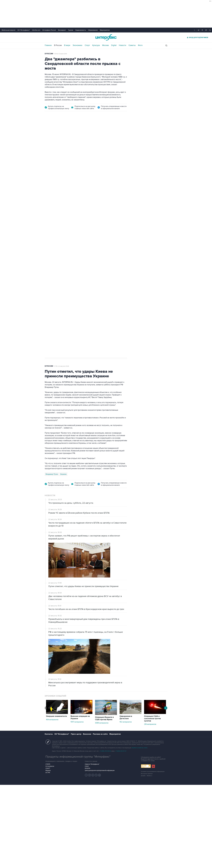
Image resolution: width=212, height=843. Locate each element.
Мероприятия (105, 30)
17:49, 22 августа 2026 (61, 366)
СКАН (87, 766)
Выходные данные (147, 773)
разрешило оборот (82, 175)
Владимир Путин (52, 474)
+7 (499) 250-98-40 (105, 751)
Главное (48, 45)
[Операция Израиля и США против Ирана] (106, 714)
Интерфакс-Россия (49, 30)
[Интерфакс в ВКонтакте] (92, 775)
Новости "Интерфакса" (92, 764)
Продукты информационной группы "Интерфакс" (77, 756)
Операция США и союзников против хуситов (152, 718)
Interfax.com (36, 30)
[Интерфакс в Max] (99, 775)
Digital (113, 45)
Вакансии (87, 734)
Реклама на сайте (100, 734)
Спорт (87, 45)
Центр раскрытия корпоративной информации (100, 770)
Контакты (49, 734)
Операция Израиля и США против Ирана (104, 718)
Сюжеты (132, 45)
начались (59, 196)
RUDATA (87, 768)
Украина (63, 474)
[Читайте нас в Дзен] (86, 775)
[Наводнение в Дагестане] (130, 713)
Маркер (48, 770)
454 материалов (52, 720)
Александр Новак (52, 257)
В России (58, 45)
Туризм (70, 30)
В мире (67, 45)
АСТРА (47, 772)
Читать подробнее (113, 190)
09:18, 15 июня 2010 (60, 54)
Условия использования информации (153, 771)
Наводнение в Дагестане (126, 717)
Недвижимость (80, 30)
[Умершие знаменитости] (57, 713)
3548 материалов (101, 723)
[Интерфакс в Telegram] (89, 775)
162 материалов (126, 722)
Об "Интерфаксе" (23, 30)
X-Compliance (49, 766)
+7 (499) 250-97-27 (120, 751)
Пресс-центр (76, 734)
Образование (93, 30)
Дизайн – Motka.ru (146, 776)
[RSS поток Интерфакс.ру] (96, 775)
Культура (96, 45)
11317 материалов (77, 722)
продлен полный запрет (86, 241)
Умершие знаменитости (56, 716)
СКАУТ (47, 768)
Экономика (77, 45)
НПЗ (63, 257)
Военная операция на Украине (80, 717)
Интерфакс (106, 37)
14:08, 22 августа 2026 (64, 127)
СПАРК (47, 764)
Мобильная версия (8, 30)
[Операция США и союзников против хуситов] (155, 713)
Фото (140, 45)
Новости (122, 45)
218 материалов (150, 724)
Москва (105, 45)
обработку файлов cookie (139, 748)
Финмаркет (62, 30)
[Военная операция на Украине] (81, 713)
